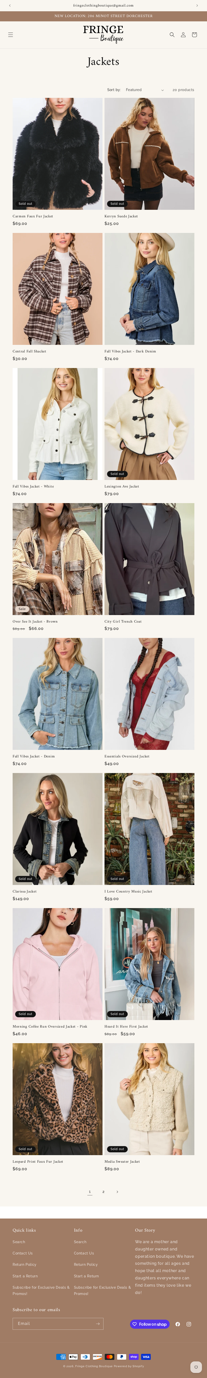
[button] (10, 34)
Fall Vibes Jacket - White (33, 486)
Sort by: (114, 90)
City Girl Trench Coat (123, 621)
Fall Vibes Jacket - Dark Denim (130, 351)
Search (19, 1242)
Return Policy (25, 1265)
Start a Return (25, 1276)
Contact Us (23, 1253)
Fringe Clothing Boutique (94, 1366)
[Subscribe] (97, 1324)
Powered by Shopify (129, 1366)
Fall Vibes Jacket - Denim (34, 756)
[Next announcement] (197, 5)
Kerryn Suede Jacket (121, 216)
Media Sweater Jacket (122, 1161)
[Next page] (117, 1191)
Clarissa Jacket (25, 891)
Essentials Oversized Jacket (127, 756)
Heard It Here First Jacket (126, 1026)
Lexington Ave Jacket (122, 486)
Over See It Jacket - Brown (35, 621)
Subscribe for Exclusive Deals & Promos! (41, 1290)
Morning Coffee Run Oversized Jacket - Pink (50, 1026)
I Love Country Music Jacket (128, 891)
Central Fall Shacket (29, 351)
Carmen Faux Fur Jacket (33, 216)
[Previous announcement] (9, 5)
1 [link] (90, 1191)
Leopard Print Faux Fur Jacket (38, 1161)
